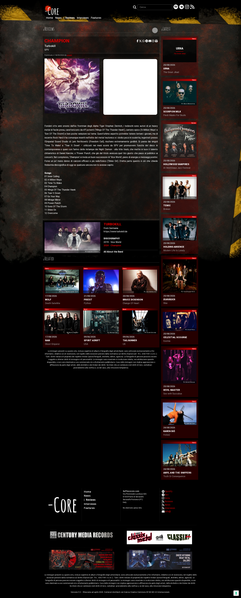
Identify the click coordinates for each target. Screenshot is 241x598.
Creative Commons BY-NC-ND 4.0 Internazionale (150, 592)
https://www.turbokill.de (115, 231)
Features (96, 17)
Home (50, 17)
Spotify (168, 491)
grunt (69, 55)
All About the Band (113, 251)
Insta (167, 498)
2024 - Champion (112, 245)
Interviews (83, 17)
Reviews (69, 17)
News (58, 17)
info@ (168, 511)
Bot (167, 494)
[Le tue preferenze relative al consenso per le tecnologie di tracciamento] (236, 593)
